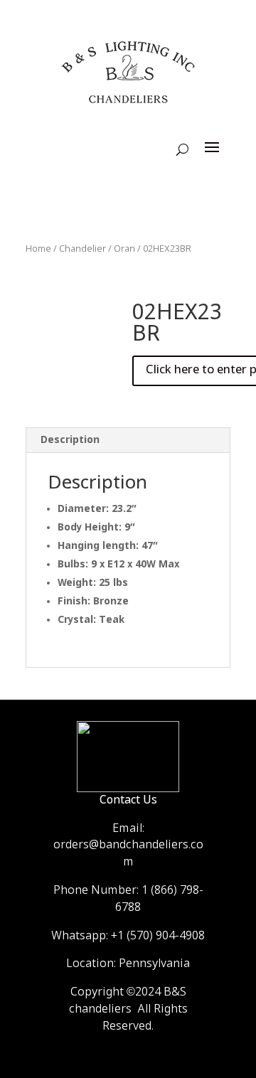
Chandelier (82, 249)
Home (38, 249)
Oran (124, 249)
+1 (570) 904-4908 (158, 936)
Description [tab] (70, 440)
